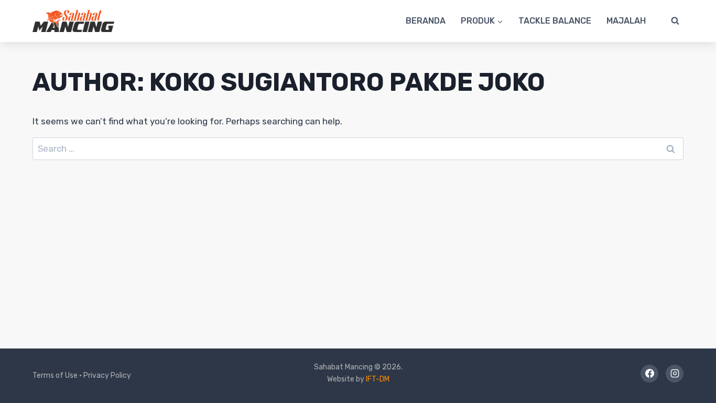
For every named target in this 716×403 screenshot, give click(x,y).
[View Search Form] (675, 21)
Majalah (626, 21)
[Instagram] (675, 374)
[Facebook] (649, 374)
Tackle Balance (554, 21)
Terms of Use (55, 375)
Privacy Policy (107, 375)
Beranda (426, 21)
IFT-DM (377, 379)
